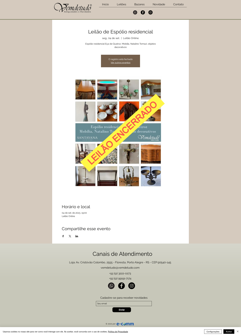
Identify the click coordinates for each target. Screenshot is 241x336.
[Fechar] (237, 331)
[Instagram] (150, 12)
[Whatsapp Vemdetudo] (135, 12)
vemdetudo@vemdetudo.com (120, 267)
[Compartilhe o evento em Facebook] (63, 236)
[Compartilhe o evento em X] (70, 236)
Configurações (213, 331)
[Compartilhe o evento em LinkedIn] (76, 236)
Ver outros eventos (120, 62)
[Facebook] (143, 12)
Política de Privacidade (118, 331)
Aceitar (229, 331)
